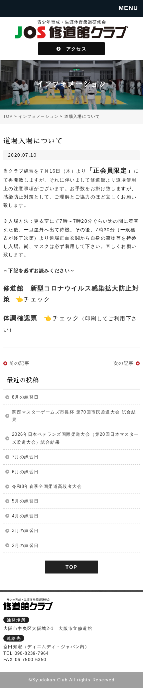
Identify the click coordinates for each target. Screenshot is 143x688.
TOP (71, 567)
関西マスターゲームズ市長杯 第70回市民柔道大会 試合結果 (74, 416)
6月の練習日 (25, 471)
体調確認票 (20, 318)
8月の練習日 (25, 397)
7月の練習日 (25, 456)
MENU (128, 8)
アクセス (73, 48)
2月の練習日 (25, 545)
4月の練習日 (25, 515)
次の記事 (123, 363)
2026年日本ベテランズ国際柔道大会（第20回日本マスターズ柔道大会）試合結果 (75, 438)
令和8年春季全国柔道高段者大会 (47, 486)
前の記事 (19, 363)
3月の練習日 (25, 530)
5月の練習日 (25, 500)
